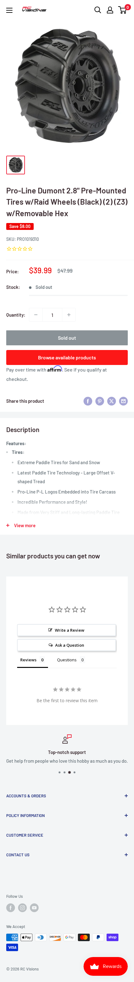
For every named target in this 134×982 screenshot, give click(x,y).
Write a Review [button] (69, 630)
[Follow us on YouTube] (34, 907)
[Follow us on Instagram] (22, 907)
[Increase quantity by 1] (68, 314)
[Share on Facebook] (88, 401)
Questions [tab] (67, 660)
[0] (123, 10)
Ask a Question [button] (69, 645)
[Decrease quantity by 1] (35, 314)
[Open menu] (9, 10)
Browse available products (67, 357)
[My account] (110, 10)
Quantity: (15, 315)
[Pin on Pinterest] (99, 401)
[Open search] (97, 10)
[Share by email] (123, 401)
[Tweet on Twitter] (111, 401)
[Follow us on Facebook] (10, 907)
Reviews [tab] (28, 660)
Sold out (67, 338)
